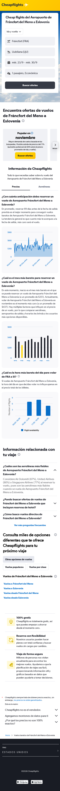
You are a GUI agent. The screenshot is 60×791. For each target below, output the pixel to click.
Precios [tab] (16, 186)
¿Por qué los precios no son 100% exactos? (24, 722)
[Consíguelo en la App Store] (37, 782)
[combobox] (14, 31)
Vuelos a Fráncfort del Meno (18, 583)
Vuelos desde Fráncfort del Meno (21, 593)
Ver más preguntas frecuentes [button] (30, 525)
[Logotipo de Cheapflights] (12, 5)
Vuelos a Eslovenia (13, 588)
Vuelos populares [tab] (14, 567)
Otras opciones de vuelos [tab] (18, 559)
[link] (25, 155)
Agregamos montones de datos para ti (26, 715)
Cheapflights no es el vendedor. (23, 709)
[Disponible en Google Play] (22, 782)
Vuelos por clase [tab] (37, 567)
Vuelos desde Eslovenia (16, 597)
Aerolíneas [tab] (44, 186)
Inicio (7, 735)
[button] (30, 41)
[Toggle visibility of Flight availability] (30, 430)
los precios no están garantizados (28, 700)
